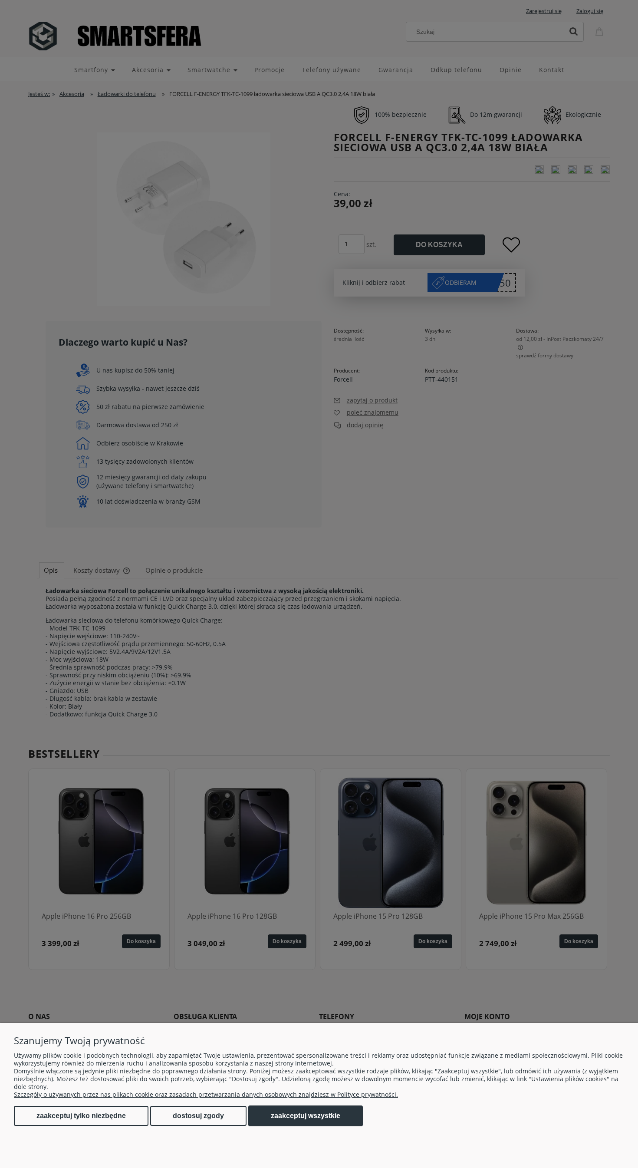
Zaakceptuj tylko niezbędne (81, 1115)
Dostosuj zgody (198, 1115)
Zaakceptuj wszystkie (305, 1115)
